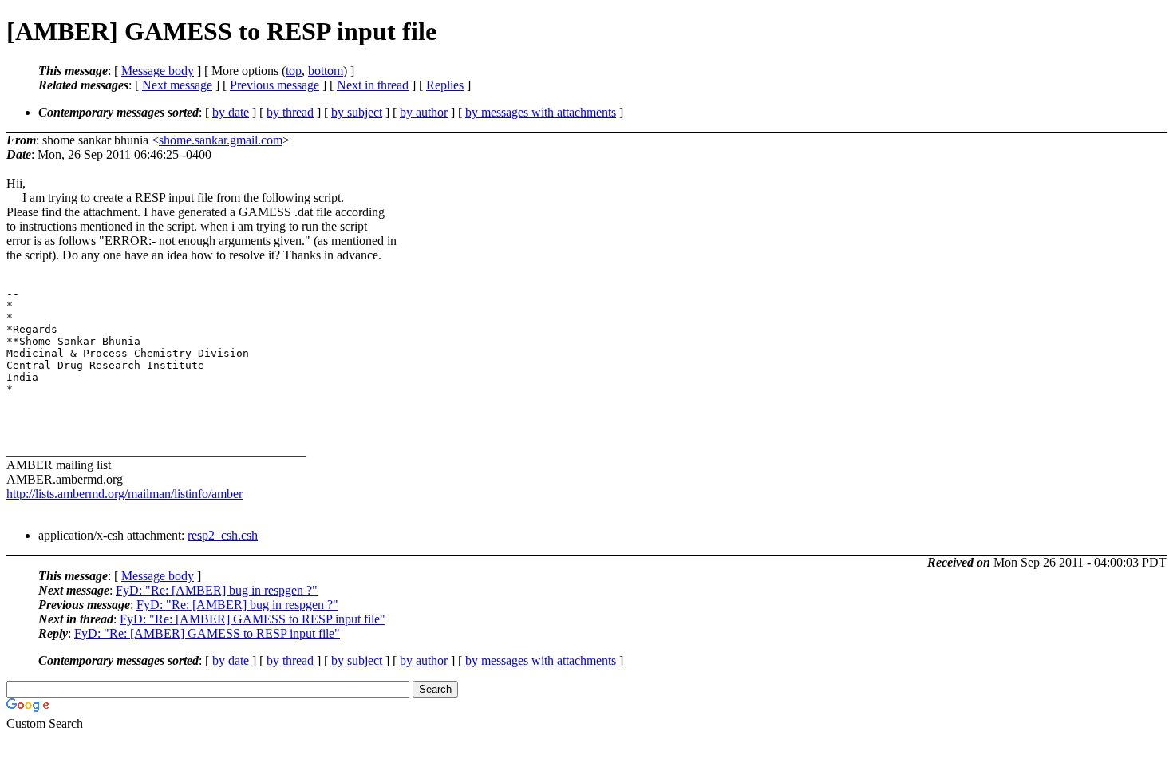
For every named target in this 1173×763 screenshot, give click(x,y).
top (294, 70)
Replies (445, 85)
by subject (356, 112)
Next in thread (373, 85)
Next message (177, 85)
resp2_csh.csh (223, 535)
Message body (157, 70)
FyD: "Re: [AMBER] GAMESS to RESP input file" (252, 619)
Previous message (274, 85)
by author (424, 112)
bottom (325, 70)
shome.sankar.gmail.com (220, 140)
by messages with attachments (540, 112)
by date (230, 112)
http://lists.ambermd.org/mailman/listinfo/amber (124, 493)
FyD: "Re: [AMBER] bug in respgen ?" (217, 590)
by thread (290, 112)
